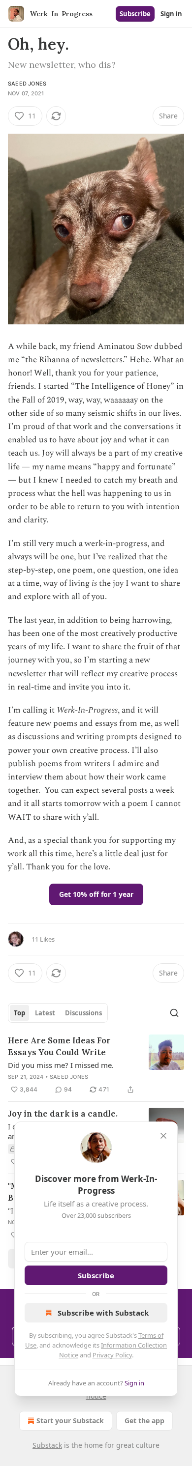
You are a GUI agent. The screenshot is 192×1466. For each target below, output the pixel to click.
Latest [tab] (45, 1012)
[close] (163, 1136)
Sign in (171, 13)
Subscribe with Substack (103, 1313)
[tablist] (58, 1013)
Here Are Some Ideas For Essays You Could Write (59, 1046)
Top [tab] (19, 1012)
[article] (96, 1065)
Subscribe (135, 13)
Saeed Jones (27, 83)
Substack (47, 1445)
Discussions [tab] (83, 1012)
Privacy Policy (112, 1355)
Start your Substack (70, 1420)
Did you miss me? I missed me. (61, 1065)
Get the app (144, 1420)
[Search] (174, 1013)
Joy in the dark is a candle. (63, 1113)
